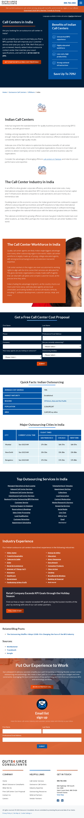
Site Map (16, 813)
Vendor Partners (36, 798)
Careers (5, 798)
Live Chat (62, 513)
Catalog (51, 573)
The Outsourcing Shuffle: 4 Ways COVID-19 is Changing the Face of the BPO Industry (40, 634)
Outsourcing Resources (38, 791)
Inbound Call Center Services (21, 489)
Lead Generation (62, 496)
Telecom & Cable (13, 559)
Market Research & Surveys (62, 502)
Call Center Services (37, 781)
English (71, 16)
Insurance (11, 573)
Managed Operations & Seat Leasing (21, 486)
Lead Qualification (21, 516)
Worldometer (12, 647)
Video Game (11, 553)
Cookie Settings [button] (26, 813)
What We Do (7, 788)
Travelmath (11, 650)
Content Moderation (63, 499)
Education (52, 556)
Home (5, 92)
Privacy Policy (7, 813)
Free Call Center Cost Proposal (14, 791)
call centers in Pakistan (52, 159)
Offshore (31, 92)
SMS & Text (62, 516)
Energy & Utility (54, 553)
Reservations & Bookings (21, 509)
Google (10, 653)
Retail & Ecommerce (15, 566)
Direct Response (54, 559)
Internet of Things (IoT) (16, 569)
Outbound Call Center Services (21, 492)
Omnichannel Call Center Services (21, 496)
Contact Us (7, 795)
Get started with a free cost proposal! (22, 62)
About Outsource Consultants (13, 784)
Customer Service (21, 502)
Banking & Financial (55, 579)
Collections (62, 492)
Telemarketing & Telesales (62, 486)
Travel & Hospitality (15, 556)
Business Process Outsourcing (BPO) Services (21, 499)
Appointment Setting (62, 489)
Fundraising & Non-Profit (17, 582)
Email (63, 519)
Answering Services (62, 506)
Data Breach (53, 563)
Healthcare (11, 576)
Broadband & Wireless (56, 576)
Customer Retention (21, 519)
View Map (60, 795)
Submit (42, 364)
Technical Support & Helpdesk (21, 506)
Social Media (62, 509)
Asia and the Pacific (59, 401)
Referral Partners (36, 795)
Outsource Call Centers (17, 92)
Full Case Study (15, 611)
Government (12, 579)
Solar (9, 563)
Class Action (53, 569)
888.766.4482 (70, 3)
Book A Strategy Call (42, 687)
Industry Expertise (36, 788)
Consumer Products (56, 566)
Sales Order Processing (21, 513)
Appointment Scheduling (21, 523)
